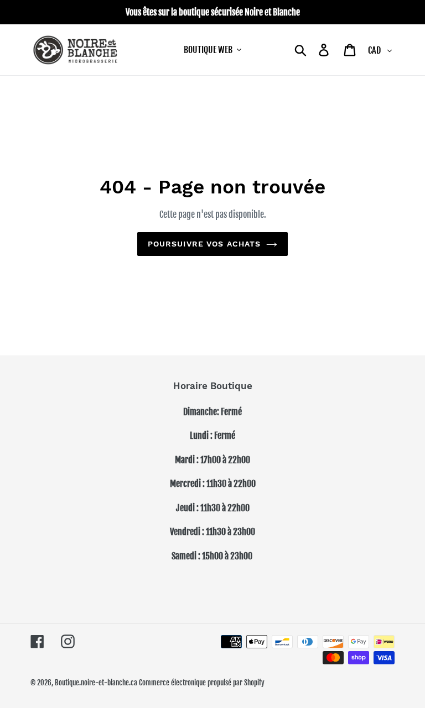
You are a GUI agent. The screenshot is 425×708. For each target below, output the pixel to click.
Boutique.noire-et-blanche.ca (96, 682)
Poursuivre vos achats (204, 243)
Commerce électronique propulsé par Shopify (202, 682)
